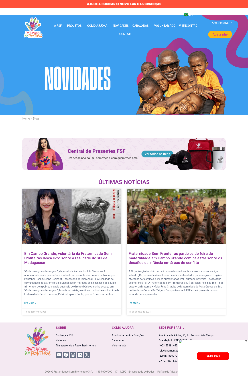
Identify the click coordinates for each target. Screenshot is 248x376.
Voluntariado (164, 25)
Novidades (121, 25)
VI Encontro (188, 25)
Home (26, 118)
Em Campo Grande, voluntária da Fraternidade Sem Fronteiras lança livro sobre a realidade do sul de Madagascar (68, 258)
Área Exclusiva (220, 22)
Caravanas (140, 25)
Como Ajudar (97, 25)
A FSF (58, 25)
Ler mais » (30, 303)
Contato (125, 34)
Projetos (74, 25)
